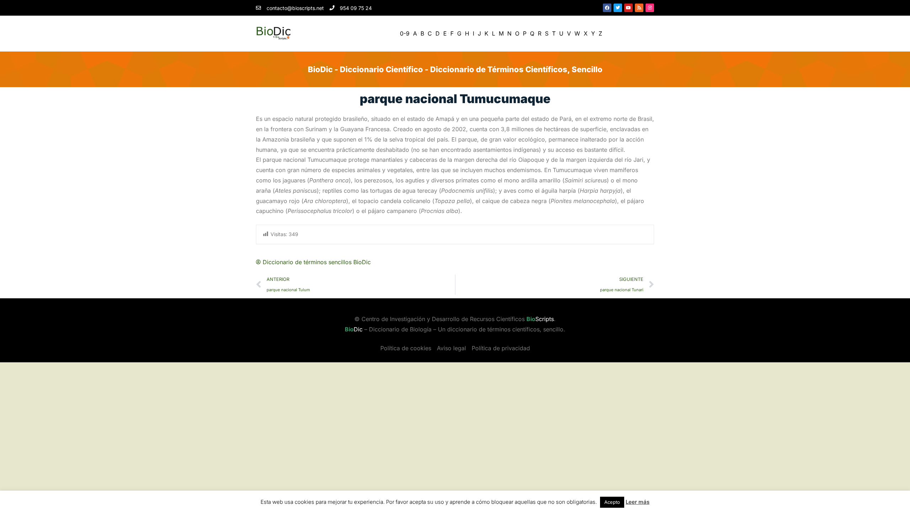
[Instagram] (650, 8)
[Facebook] (607, 8)
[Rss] (639, 8)
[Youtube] (628, 8)
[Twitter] (618, 8)
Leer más (637, 501)
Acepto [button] (612, 502)
